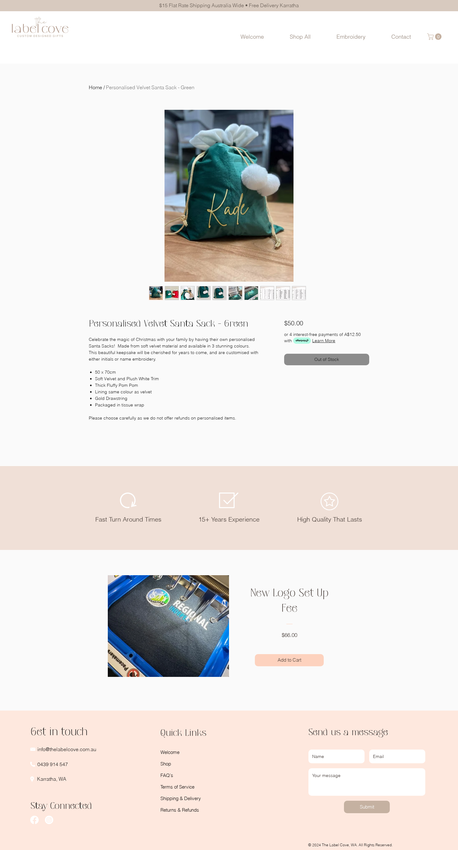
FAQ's (166, 775)
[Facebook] (34, 820)
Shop (165, 764)
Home (95, 87)
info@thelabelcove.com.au (66, 749)
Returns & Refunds (179, 810)
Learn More (323, 340)
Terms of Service (177, 787)
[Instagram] (49, 820)
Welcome (169, 752)
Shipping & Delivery (180, 798)
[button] (351, 36)
